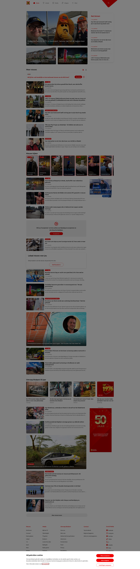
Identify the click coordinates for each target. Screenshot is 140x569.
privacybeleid (45, 564)
